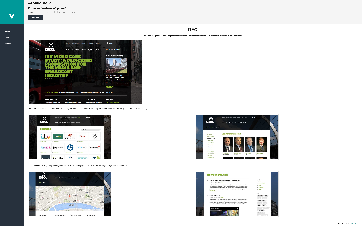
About (7, 31)
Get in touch (35, 17)
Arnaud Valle (353, 223)
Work (7, 37)
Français (8, 44)
